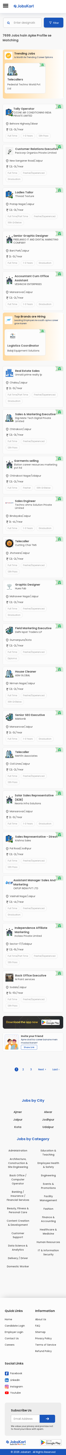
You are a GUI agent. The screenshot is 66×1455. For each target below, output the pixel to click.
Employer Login (14, 1332)
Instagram (16, 1386)
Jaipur (18, 1120)
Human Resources (48, 1242)
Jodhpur (48, 1120)
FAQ (37, 1325)
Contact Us (12, 1338)
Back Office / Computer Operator (18, 1179)
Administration (17, 1150)
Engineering (48, 1175)
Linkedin (15, 1380)
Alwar (48, 1112)
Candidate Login (15, 1325)
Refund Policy (43, 1351)
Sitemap (40, 1332)
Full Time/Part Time (18, 216)
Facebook (16, 1373)
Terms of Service (45, 1345)
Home (8, 1319)
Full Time (12, 135)
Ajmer (18, 1112)
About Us (40, 1319)
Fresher (27, 487)
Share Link (29, 1047)
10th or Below (15, 222)
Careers (9, 1345)
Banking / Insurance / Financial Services (18, 1196)
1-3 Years (28, 135)
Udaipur (48, 1127)
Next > (42, 1069)
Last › (55, 1069)
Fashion (48, 1209)
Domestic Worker (18, 1266)
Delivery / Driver (18, 1258)
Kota (17, 1127)
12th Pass (43, 135)
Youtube (15, 1392)
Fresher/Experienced (34, 172)
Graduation (14, 179)
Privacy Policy (43, 1338)
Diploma (12, 658)
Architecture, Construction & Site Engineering (18, 1163)
